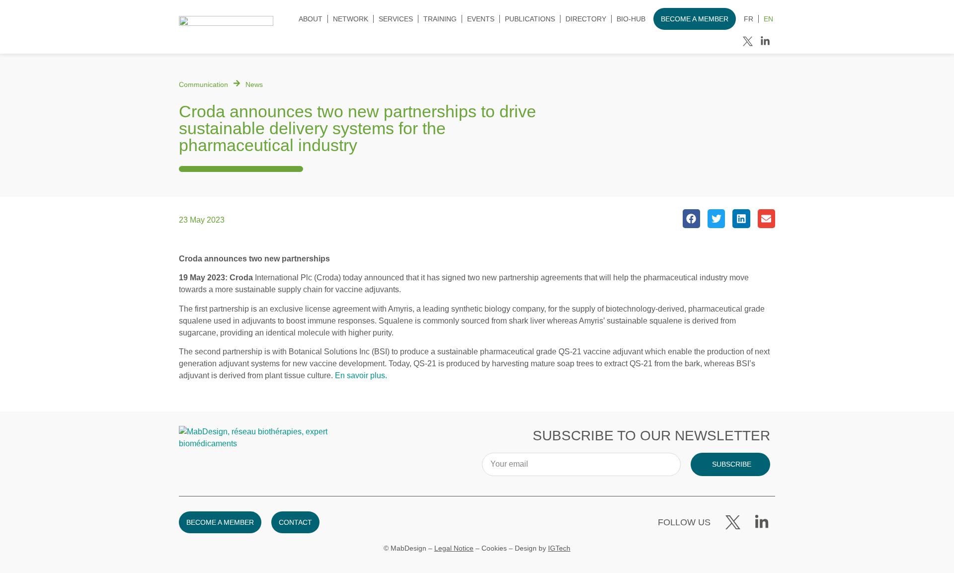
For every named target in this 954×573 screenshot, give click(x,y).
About (310, 19)
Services (396, 19)
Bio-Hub (631, 19)
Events (480, 19)
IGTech (559, 548)
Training (440, 19)
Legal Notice (454, 548)
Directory (585, 19)
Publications (530, 19)
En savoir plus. (361, 375)
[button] (691, 218)
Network (350, 19)
